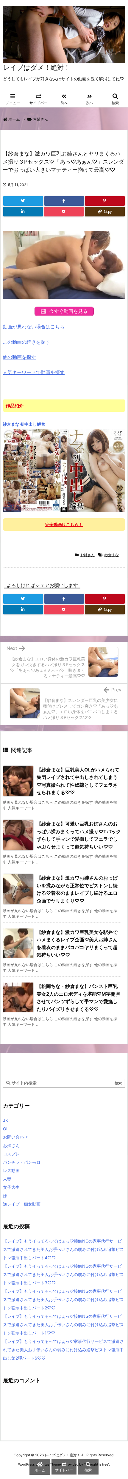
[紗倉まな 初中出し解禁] (64, 470)
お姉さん (40, 119)
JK (5, 1120)
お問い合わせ (15, 1137)
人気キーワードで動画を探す (34, 372)
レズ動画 (11, 1170)
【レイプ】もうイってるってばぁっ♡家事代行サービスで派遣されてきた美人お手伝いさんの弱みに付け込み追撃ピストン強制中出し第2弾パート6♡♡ (63, 1349)
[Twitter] (23, 201)
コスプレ (11, 1153)
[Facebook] (64, 201)
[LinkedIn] (23, 211)
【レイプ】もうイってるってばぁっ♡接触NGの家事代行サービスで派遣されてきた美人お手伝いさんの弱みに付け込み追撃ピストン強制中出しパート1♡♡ (63, 1324)
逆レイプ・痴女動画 (21, 1203)
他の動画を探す (19, 357)
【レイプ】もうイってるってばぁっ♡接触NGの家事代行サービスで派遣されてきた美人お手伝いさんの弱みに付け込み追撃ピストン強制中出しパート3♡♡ (63, 1274)
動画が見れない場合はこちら (34, 327)
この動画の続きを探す (26, 342)
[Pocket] (64, 211)
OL (6, 1128)
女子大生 (11, 1187)
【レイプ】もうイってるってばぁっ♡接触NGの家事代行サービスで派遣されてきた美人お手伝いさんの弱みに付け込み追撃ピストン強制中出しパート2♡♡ (63, 1299)
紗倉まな (111, 555)
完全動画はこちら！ (64, 524)
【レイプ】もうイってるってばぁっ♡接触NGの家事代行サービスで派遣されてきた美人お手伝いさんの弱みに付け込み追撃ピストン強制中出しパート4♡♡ (63, 1249)
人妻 (7, 1178)
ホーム (14, 119)
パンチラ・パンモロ (21, 1162)
